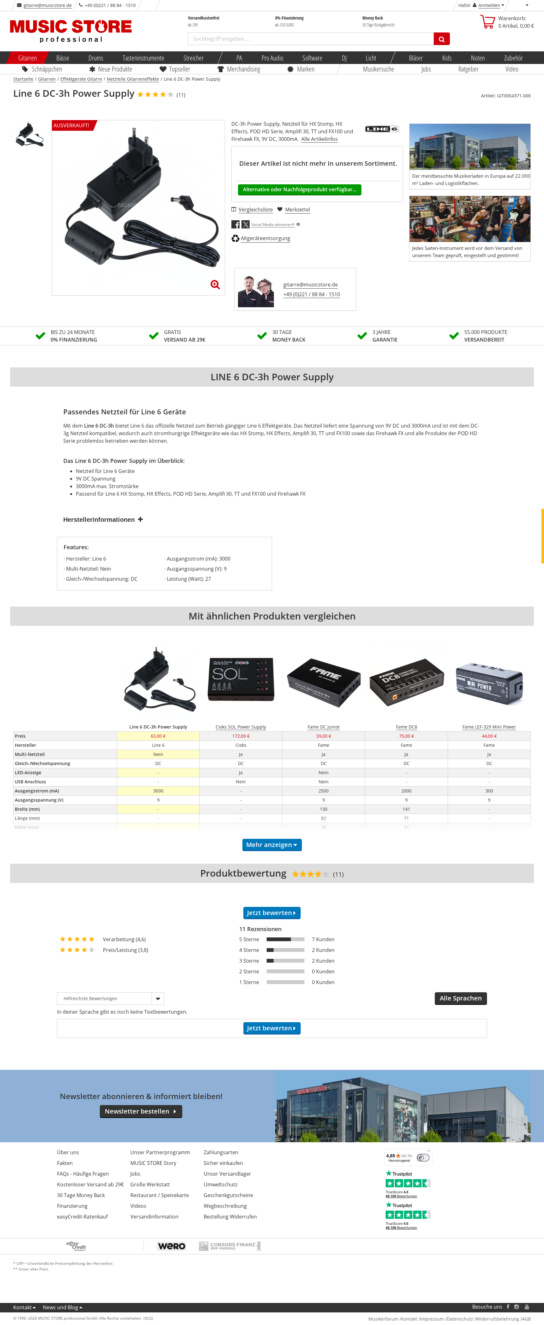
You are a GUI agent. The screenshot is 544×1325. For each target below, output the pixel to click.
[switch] (423, 1157)
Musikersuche (378, 68)
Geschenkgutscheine (228, 1195)
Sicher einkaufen (223, 1163)
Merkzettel (297, 209)
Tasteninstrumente (143, 57)
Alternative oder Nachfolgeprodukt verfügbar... (299, 189)
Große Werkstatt (150, 1184)
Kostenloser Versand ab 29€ (90, 1184)
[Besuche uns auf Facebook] (508, 1307)
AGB (526, 1319)
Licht (371, 57)
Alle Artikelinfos (319, 138)
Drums (95, 57)
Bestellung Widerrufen (230, 1216)
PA (239, 57)
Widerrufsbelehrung (497, 1319)
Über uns (68, 1152)
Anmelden (489, 5)
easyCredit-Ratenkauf (82, 1216)
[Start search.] (442, 38)
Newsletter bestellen (137, 1111)
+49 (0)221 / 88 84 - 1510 (311, 294)
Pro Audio (272, 57)
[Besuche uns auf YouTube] (527, 1307)
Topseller (179, 68)
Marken (305, 68)
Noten (478, 57)
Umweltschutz (220, 1184)
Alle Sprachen (461, 998)
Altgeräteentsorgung (265, 238)
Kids (446, 57)
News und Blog (60, 1307)
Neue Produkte (116, 68)
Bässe (62, 57)
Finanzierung (72, 1205)
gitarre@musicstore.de (48, 5)
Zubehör (513, 57)
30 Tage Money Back (81, 1195)
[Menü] (429, 1152)
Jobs (426, 68)
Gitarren (27, 57)
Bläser (416, 57)
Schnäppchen (47, 68)
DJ (344, 57)
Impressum (432, 1319)
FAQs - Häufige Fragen (83, 1173)
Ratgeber (468, 68)
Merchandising (243, 68)
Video (512, 68)
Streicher (194, 57)
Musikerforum (383, 1319)
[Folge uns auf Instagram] (516, 1307)
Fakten (65, 1163)
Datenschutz (460, 1319)
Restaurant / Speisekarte (159, 1195)
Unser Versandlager (227, 1173)
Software (312, 57)
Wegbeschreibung (225, 1205)
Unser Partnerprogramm (160, 1152)
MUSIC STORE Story (153, 1163)
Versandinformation (154, 1216)
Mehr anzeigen (269, 844)
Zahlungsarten (221, 1152)
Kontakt (22, 1307)
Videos (138, 1205)
